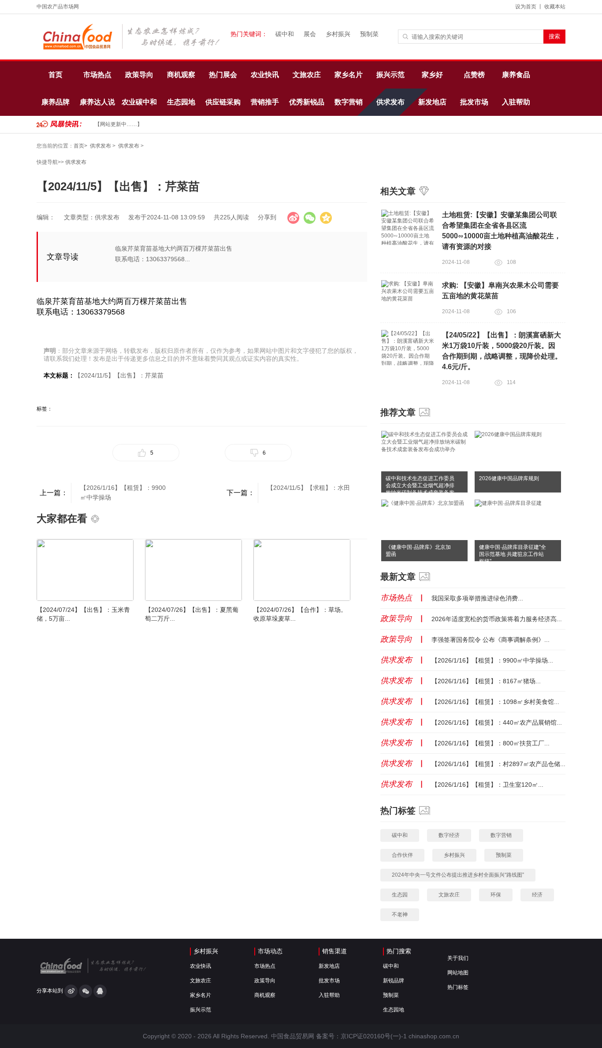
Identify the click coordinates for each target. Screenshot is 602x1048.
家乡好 (432, 74)
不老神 (400, 914)
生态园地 (181, 102)
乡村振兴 (338, 33)
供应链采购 (223, 102)
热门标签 (457, 987)
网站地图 (457, 973)
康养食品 (516, 74)
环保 (496, 895)
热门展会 (223, 74)
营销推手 (265, 102)
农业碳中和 (139, 102)
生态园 (400, 895)
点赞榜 (474, 74)
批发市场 (474, 102)
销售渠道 (334, 951)
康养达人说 (97, 102)
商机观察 (181, 74)
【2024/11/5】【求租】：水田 (308, 487)
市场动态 (270, 951)
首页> (80, 146)
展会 (310, 33)
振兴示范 (390, 74)
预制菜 (369, 33)
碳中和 (284, 33)
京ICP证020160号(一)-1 (374, 1036)
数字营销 (348, 102)
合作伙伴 (402, 855)
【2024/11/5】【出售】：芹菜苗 (119, 375)
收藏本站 (554, 7)
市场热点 (97, 74)
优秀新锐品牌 (306, 107)
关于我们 (457, 958)
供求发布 (390, 102)
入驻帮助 (516, 102)
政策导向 (139, 74)
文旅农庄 (307, 74)
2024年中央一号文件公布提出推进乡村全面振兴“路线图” (458, 875)
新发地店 (432, 102)
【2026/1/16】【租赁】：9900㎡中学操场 (123, 492)
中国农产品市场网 (58, 7)
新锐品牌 (393, 981)
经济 (537, 895)
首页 (55, 74)
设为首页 (525, 7)
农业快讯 (265, 74)
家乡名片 (348, 74)
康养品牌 (55, 102)
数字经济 (449, 835)
